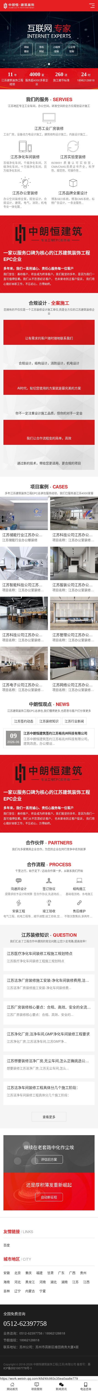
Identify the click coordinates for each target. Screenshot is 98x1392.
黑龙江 (30, 1281)
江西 (86, 1281)
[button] (45, 64)
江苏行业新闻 (74, 721)
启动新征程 (49, 1197)
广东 (61, 1272)
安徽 (6, 1272)
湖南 (64, 1281)
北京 (17, 1272)
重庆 (28, 1272)
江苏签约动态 (23, 721)
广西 (72, 1272)
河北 (17, 1281)
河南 (42, 1281)
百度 (6, 1245)
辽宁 (17, 1291)
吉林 (6, 1291)
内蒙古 (30, 1291)
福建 (39, 1272)
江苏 (75, 1281)
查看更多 (49, 1116)
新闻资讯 (61, 1389)
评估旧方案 (49, 1159)
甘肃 (50, 1272)
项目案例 (36, 1389)
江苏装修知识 (49, 721)
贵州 (83, 1272)
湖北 (53, 1281)
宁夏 (42, 1291)
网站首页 (12, 1389)
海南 (6, 1281)
